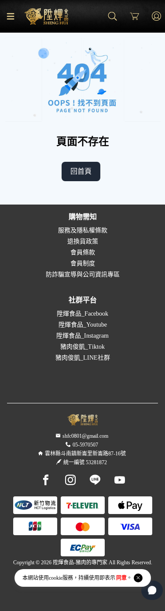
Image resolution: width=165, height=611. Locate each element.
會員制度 (82, 263)
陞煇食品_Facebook (82, 313)
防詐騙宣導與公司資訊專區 (83, 274)
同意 (121, 578)
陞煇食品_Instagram (82, 335)
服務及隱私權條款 (82, 230)
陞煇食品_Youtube (83, 324)
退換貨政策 (82, 241)
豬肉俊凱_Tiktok (82, 346)
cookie (55, 578)
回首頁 (81, 171)
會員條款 (82, 252)
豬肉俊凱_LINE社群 (82, 357)
